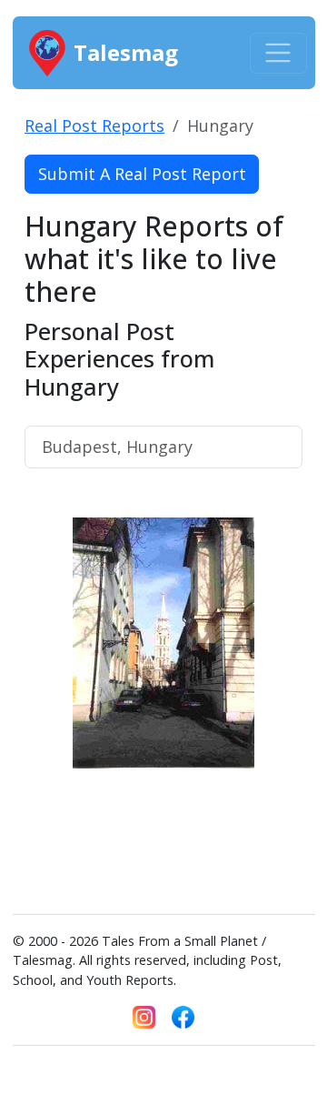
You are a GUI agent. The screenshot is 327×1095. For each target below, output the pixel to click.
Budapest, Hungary (117, 446)
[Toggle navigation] (278, 53)
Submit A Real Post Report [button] (142, 174)
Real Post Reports (94, 125)
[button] (45, 699)
